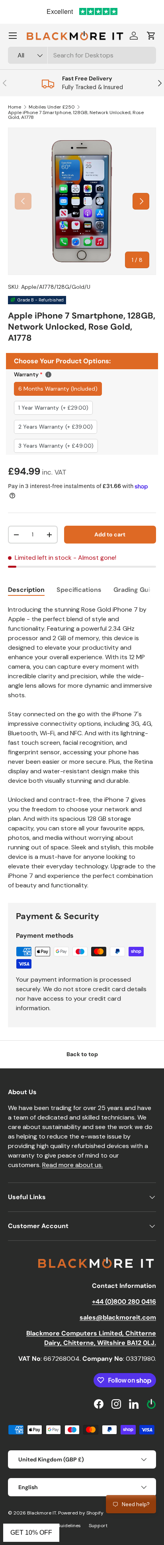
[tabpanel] (82, 747)
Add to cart (109, 534)
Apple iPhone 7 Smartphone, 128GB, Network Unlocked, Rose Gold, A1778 (76, 115)
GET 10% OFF (31, 1532)
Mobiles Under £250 (52, 107)
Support (98, 1525)
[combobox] (82, 55)
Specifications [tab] (79, 590)
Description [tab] (26, 590)
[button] (151, 35)
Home (14, 107)
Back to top (82, 1054)
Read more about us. (72, 1165)
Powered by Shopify (80, 1513)
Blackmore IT (41, 1513)
